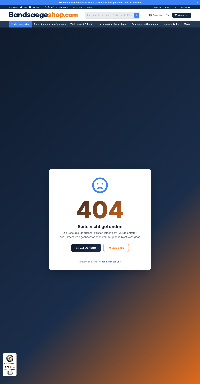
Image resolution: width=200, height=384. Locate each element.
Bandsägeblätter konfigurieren (50, 24)
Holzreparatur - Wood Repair (112, 24)
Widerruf (157, 7)
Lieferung (168, 7)
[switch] (10, 373)
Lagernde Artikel (171, 24)
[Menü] (15, 355)
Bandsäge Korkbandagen (145, 24)
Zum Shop (118, 247)
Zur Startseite (88, 247)
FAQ (25, 7)
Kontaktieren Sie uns (110, 261)
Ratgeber (36, 7)
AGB (176, 7)
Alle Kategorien (21, 24)
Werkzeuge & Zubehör (81, 24)
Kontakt (14, 7)
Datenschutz (186, 7)
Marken (188, 24)
